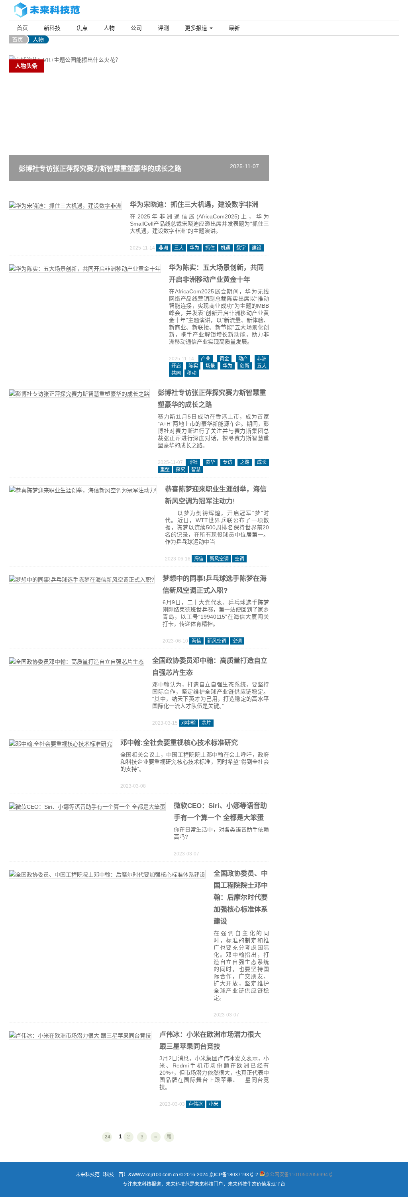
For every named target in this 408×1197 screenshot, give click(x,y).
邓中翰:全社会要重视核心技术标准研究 (179, 743)
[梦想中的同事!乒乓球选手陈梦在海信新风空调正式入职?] (82, 580)
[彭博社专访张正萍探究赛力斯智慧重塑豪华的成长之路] (79, 394)
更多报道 (197, 28)
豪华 (210, 462)
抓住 (210, 248)
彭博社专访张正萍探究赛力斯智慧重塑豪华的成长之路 (100, 169)
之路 (244, 462)
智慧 (196, 469)
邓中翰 (188, 723)
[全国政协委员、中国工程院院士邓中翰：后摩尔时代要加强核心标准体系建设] (107, 875)
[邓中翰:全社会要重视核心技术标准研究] (60, 744)
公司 (136, 28)
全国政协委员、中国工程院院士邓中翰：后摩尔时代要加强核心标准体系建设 (241, 897)
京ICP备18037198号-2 (233, 1174)
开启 (176, 366)
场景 (210, 366)
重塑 (165, 469)
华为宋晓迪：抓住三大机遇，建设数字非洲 (194, 204)
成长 (262, 462)
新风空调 (219, 559)
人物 (109, 28)
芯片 (206, 723)
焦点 (82, 28)
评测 (163, 28)
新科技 (52, 28)
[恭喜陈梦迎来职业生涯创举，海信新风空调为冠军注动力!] (83, 491)
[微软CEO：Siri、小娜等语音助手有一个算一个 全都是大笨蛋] (87, 807)
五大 (262, 366)
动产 (243, 359)
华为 (194, 248)
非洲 (163, 248)
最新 (234, 28)
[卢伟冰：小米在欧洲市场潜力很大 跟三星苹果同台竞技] (80, 1036)
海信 (199, 559)
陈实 (193, 366)
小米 (213, 1104)
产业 (205, 359)
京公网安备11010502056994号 (299, 1174)
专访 (227, 462)
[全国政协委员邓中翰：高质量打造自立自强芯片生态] (76, 662)
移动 (191, 373)
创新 (244, 366)
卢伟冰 (195, 1104)
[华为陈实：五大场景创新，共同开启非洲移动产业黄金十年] (85, 269)
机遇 (225, 248)
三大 (179, 248)
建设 (256, 248)
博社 (193, 462)
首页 (22, 28)
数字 (241, 248)
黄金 (224, 359)
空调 (239, 559)
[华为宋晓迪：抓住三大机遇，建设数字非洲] (65, 206)
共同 (176, 373)
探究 (180, 469)
